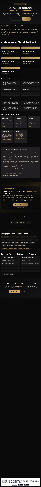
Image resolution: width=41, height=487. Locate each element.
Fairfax (16, 222)
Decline (20, 484)
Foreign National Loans (6, 242)
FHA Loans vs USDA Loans (6, 270)
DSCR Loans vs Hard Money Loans (28, 270)
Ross (11, 222)
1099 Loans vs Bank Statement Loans (8, 263)
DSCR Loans (36, 239)
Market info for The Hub (20, 138)
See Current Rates (26, 291)
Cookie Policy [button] (36, 481)
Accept (26, 484)
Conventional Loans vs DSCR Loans (8, 257)
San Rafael (22, 222)
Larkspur (28, 222)
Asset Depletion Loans (11, 239)
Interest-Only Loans (24, 242)
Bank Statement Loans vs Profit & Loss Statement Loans (30, 264)
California (7, 25)
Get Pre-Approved (16, 19)
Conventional (15, 236)
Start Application (14, 291)
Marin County (13, 25)
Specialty (5, 236)
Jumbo (34, 236)
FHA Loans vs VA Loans (26, 260)
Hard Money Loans (15, 242)
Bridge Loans (29, 239)
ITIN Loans (3, 245)
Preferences (14, 484)
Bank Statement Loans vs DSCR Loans (28, 257)
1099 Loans (4, 239)
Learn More (26, 18)
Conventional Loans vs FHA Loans (8, 260)
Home (2, 25)
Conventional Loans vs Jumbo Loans (8, 267)
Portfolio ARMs (10, 245)
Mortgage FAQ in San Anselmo (24, 248)
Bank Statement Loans (21, 239)
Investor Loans (32, 242)
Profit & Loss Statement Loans (20, 245)
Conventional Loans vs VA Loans (27, 267)
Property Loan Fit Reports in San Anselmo (9, 248)
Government (25, 236)
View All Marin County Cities (19, 226)
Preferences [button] (19, 482)
